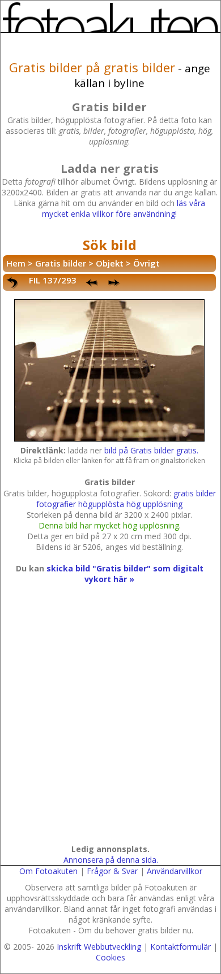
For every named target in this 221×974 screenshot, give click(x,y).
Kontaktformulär (180, 946)
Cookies (110, 957)
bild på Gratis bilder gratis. (151, 450)
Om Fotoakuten (48, 871)
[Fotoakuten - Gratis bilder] (110, 17)
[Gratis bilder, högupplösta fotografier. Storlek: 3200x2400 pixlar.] (109, 439)
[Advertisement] (110, 725)
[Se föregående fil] (92, 283)
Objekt (110, 263)
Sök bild (110, 244)
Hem (16, 263)
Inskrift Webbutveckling (99, 946)
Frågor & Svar (112, 871)
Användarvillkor (174, 871)
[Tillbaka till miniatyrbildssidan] (13, 283)
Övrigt (146, 263)
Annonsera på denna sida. (110, 859)
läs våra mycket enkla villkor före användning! (123, 208)
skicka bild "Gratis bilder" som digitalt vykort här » (124, 573)
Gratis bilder (60, 263)
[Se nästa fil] (115, 283)
